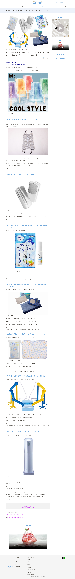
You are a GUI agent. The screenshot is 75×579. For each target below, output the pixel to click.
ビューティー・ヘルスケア (29, 6)
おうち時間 (14, 49)
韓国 (22, 6)
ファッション (38, 6)
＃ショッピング (30, 506)
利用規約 (28, 564)
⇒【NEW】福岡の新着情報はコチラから (28, 507)
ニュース (18, 6)
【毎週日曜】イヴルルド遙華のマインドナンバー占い (16, 517)
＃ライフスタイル (24, 504)
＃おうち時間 (24, 506)
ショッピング (20, 49)
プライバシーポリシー (30, 561)
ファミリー (51, 6)
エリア (60, 6)
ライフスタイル (45, 6)
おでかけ (13, 6)
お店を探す (65, 6)
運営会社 (28, 559)
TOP (7, 10)
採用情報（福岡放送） (30, 574)
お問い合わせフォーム (30, 569)
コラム (56, 6)
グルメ (9, 6)
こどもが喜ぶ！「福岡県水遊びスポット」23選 (15, 514)
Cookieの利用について (30, 562)
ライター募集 (28, 572)
